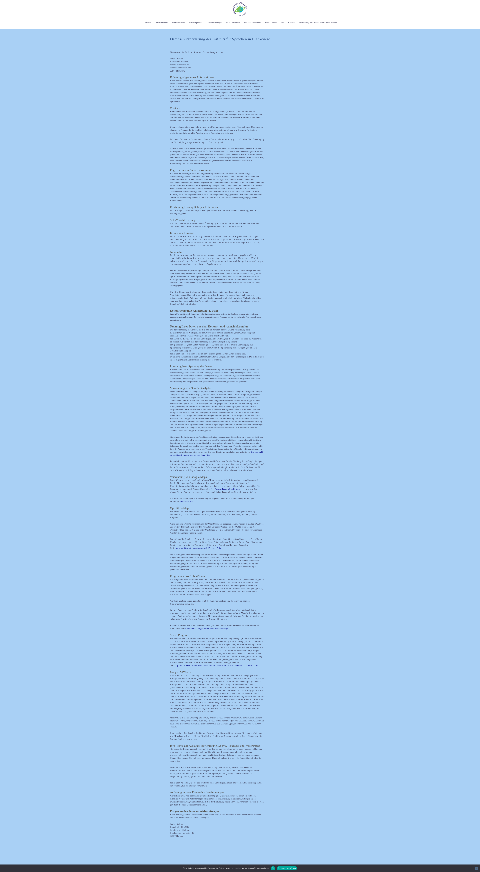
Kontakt (291, 22)
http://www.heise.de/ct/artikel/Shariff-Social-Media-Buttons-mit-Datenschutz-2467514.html (216, 665)
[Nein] (476, 868)
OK (273, 868)
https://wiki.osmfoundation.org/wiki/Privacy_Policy (199, 548)
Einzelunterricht (178, 22)
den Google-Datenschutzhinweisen (226, 489)
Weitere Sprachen (195, 22)
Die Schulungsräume (252, 22)
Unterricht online (161, 22)
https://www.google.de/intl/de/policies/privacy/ (206, 628)
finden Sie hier (186, 501)
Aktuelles (147, 22)
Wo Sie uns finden (233, 22)
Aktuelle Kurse (271, 22)
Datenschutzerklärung (287, 868)
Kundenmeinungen (214, 22)
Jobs (282, 22)
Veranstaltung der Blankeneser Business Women (317, 22)
